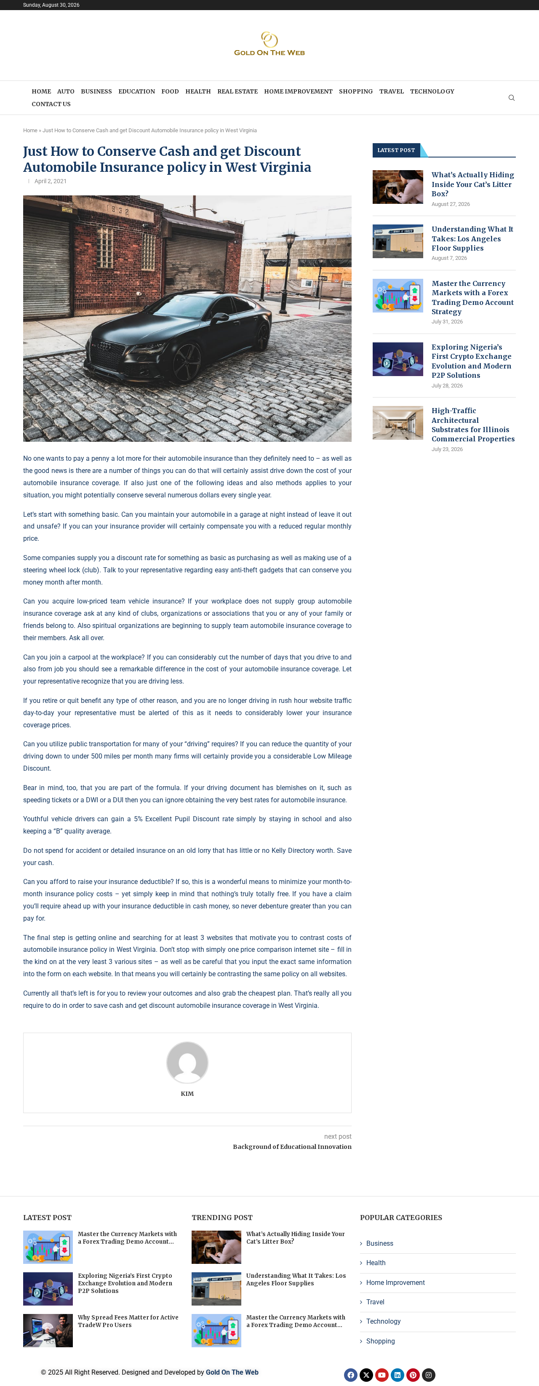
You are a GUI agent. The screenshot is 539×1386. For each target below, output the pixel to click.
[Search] (511, 98)
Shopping (356, 91)
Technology (432, 91)
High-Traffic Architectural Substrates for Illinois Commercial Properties (473, 424)
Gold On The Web (232, 1372)
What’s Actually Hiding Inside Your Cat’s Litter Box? (473, 184)
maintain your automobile (186, 514)
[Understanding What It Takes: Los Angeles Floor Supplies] (398, 241)
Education (136, 91)
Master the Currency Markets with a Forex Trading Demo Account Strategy (473, 297)
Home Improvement (298, 91)
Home (41, 91)
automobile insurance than (208, 458)
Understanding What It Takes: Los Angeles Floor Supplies (472, 238)
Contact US (51, 104)
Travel (391, 91)
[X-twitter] (366, 1375)
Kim (187, 1094)
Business (96, 91)
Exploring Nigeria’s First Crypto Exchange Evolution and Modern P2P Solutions (472, 361)
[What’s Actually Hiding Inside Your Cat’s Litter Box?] (398, 187)
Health (198, 91)
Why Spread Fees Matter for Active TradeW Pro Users (128, 1321)
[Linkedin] (397, 1375)
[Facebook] (351, 1375)
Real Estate (237, 91)
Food (170, 91)
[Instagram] (428, 1375)
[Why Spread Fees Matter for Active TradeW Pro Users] (48, 1330)
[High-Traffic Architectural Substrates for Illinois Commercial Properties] (398, 423)
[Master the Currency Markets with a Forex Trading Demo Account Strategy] (398, 295)
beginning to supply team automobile (228, 626)
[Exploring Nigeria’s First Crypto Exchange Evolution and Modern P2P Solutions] (398, 359)
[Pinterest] (413, 1375)
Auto (66, 91)
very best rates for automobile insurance (285, 800)
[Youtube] (382, 1375)
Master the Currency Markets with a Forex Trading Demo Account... (127, 1238)
